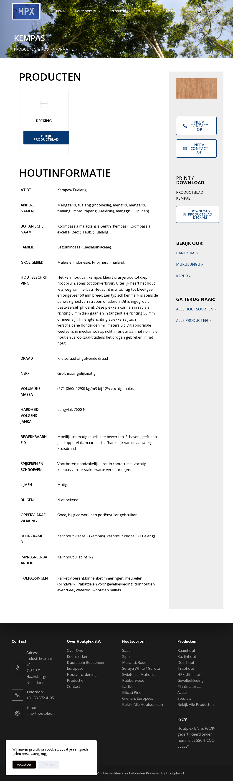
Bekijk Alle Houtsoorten (142, 704)
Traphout (185, 668)
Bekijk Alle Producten (195, 704)
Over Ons (75, 650)
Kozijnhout (186, 656)
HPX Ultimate (188, 674)
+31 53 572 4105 (40, 697)
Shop (147, 11)
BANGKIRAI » (187, 252)
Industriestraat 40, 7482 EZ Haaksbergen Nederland (39, 670)
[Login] (217, 11)
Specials (184, 698)
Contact (73, 686)
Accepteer (24, 764)
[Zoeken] (199, 11)
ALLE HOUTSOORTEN (196, 309)
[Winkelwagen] (209, 11)
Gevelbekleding (190, 680)
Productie (75, 680)
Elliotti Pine (131, 692)
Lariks (127, 686)
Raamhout (186, 650)
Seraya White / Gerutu (141, 668)
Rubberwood (133, 680)
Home (60, 11)
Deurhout (185, 662)
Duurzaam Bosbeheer (86, 662)
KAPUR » (183, 275)
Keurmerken (77, 656)
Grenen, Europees (137, 698)
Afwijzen (49, 764)
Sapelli (127, 650)
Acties (182, 692)
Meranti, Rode (134, 662)
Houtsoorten (85, 11)
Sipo (126, 656)
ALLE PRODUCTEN (194, 320)
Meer (169, 11)
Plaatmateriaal (189, 686)
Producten (119, 11)
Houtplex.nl (175, 773)
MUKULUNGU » (189, 264)
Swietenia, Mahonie (139, 674)
